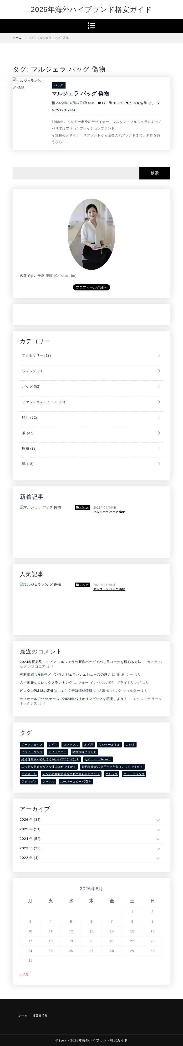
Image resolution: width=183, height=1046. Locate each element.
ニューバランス (134, 774)
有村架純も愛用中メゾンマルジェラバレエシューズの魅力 (65, 674)
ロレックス (70, 744)
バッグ (58, 85)
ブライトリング (32, 752)
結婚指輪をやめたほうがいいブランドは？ (50, 759)
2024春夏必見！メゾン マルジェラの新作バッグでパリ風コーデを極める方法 (80, 662)
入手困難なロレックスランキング (46, 682)
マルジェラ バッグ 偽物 (80, 93)
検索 (155, 173)
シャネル (48, 781)
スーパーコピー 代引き (76, 781)
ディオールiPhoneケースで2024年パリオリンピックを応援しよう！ (73, 699)
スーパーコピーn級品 (128, 103)
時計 (29, 417)
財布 (28, 448)
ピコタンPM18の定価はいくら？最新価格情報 (56, 691)
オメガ (88, 744)
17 (103, 103)
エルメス (112, 774)
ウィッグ (31, 371)
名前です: (27, 276)
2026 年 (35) (30, 819)
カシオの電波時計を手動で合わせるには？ (71, 774)
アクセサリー (36, 355)
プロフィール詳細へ (91, 287)
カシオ (130, 744)
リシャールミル (109, 744)
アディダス (29, 781)
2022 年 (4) (29, 858)
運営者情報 (40, 1015)
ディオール (29, 774)
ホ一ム (22, 1015)
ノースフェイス (32, 744)
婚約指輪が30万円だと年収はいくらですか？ (112, 766)
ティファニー (57, 752)
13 (91, 931)
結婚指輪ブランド (84, 752)
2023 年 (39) (30, 848)
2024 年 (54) (30, 839)
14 (112, 931)
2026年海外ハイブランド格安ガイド (91, 9)
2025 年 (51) (30, 829)
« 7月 (24, 974)
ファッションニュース (43, 402)
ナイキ (52, 744)
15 (132, 931)
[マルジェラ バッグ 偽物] (29, 83)
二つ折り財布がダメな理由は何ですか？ (48, 766)
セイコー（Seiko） (98, 759)
